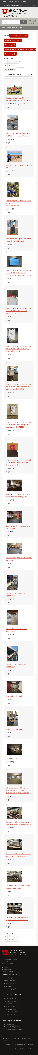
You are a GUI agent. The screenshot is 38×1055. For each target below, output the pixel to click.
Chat (24, 2)
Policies (32, 1049)
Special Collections (9, 981)
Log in (35, 5)
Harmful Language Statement (13, 5)
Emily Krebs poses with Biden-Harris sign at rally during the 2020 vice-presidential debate (18, 203)
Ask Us (17, 2)
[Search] (23, 22)
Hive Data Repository (10, 1014)
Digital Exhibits (8, 1004)
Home (4, 2)
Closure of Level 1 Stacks (14, 696)
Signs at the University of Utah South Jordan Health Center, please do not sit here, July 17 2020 (18, 462)
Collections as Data (9, 1006)
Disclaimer (23, 1049)
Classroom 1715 (11, 758)
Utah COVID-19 (9, 16)
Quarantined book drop (14, 729)
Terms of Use (7, 986)
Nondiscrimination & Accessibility (24, 1045)
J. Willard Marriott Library (9, 959)
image (9, 54)
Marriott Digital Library (10, 998)
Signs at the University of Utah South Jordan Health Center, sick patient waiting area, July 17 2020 (18, 386)
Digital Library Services (10, 978)
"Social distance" (18, 36)
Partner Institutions (9, 1024)
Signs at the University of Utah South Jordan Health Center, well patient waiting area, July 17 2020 (18, 424)
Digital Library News (10, 1009)
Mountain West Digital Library (12, 1027)
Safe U (14, 1049)
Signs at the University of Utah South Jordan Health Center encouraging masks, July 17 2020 (18, 348)
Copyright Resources (10, 983)
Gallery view (10, 69)
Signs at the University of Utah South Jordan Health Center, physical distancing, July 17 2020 (18, 310)
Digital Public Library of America (13, 1029)
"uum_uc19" (12, 40)
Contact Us (6, 967)
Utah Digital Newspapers (11, 1001)
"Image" (9, 45)
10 (13, 65)
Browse (10, 2)
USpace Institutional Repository (13, 1012)
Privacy (8, 1045)
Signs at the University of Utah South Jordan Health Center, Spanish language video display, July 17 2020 (18, 272)
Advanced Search (32, 22)
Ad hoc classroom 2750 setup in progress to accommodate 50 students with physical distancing (17, 790)
